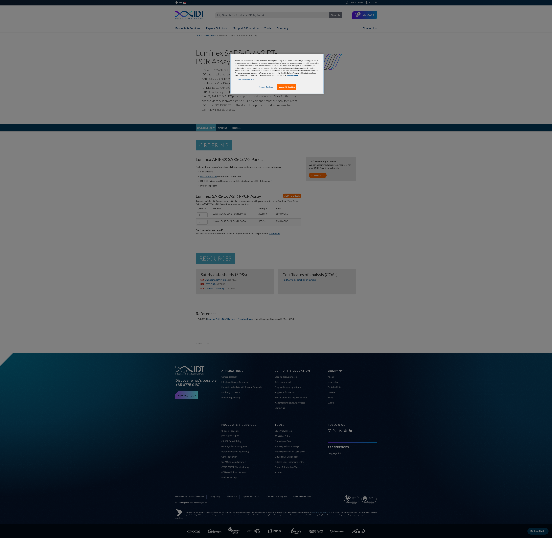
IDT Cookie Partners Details (245, 79)
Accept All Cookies (287, 87)
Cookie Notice (292, 75)
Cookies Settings (265, 87)
